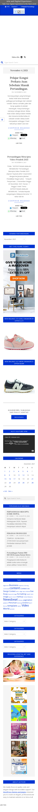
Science (25, 602)
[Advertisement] (19, 35)
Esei (32, 591)
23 (10, 483)
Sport (30, 603)
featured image (12, 594)
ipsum (10, 597)
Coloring (26, 585)
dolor (17, 591)
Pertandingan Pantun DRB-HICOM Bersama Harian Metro (18, 554)
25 (19, 483)
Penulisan (13, 602)
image (5, 596)
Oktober (20, 600)
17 (14, 479)
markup (19, 596)
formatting (21, 594)
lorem (14, 597)
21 (32, 479)
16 (10, 479)
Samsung (19, 603)
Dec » (10, 491)
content (15, 588)
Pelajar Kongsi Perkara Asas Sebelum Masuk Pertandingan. (19, 83)
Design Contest (9, 591)
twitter (19, 606)
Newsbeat (10, 599)
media (25, 597)
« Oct (5, 491)
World (6, 608)
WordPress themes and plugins (14, 792)
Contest (23, 588)
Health (28, 594)
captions (21, 585)
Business (13, 585)
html (32, 594)
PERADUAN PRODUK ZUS (16, 533)
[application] (19, 444)
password (5, 603)
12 (23, 475)
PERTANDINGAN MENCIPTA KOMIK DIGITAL (18, 513)
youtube (12, 609)
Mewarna (30, 597)
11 (19, 475)
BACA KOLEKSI (19, 417)
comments (6, 588)
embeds (27, 591)
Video (25, 605)
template (12, 605)
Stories (5, 606)
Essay (5, 594)
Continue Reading (19, 128)
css (28, 588)
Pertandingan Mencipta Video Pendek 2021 (19, 158)
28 (32, 483)
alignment (6, 585)
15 (5, 479)
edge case (22, 591)
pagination (27, 600)
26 (23, 483)
